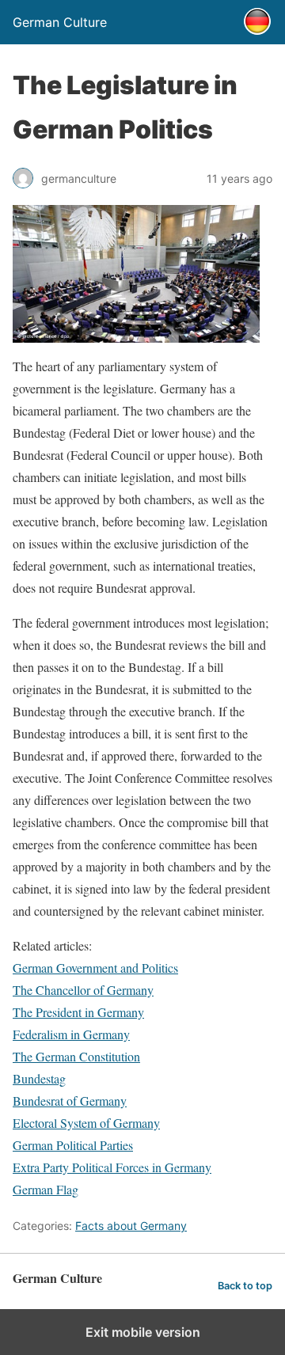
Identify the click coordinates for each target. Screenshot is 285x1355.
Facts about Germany (131, 1225)
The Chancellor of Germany (83, 989)
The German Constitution (76, 1056)
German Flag (45, 1189)
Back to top (245, 1286)
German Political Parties (73, 1145)
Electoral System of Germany (86, 1122)
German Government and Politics (95, 967)
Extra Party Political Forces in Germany (112, 1167)
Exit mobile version (143, 1332)
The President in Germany (78, 1012)
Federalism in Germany (71, 1034)
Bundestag (39, 1078)
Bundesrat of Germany (70, 1100)
